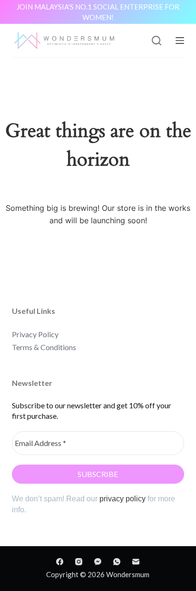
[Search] (156, 40)
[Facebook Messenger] (97, 561)
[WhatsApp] (116, 561)
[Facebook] (59, 561)
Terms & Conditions (44, 347)
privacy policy (122, 499)
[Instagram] (78, 561)
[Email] (135, 561)
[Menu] (180, 40)
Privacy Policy (35, 334)
